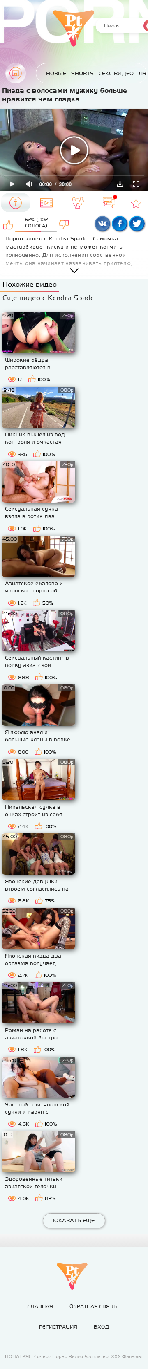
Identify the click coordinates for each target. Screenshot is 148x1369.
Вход (101, 1327)
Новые (56, 73)
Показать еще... (74, 1220)
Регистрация (58, 1327)
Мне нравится (8, 224)
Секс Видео (116, 73)
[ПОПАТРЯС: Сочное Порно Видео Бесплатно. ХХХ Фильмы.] (72, 1276)
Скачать (120, 184)
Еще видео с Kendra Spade (48, 297)
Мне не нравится (64, 224)
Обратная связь (93, 1306)
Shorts (82, 73)
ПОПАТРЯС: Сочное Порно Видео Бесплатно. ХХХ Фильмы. (74, 1356)
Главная (15, 73)
